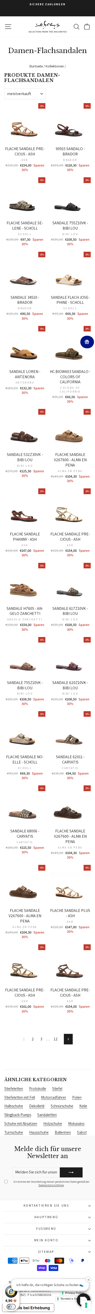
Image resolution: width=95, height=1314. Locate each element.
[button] (83, 1300)
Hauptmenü (46, 1217)
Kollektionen (55, 66)
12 (56, 1039)
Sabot (82, 1132)
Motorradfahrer (53, 1097)
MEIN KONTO (46, 1240)
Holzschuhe (52, 1123)
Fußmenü (46, 1228)
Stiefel (57, 1088)
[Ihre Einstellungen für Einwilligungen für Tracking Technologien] (86, 1305)
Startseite (36, 66)
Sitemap (46, 1252)
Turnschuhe (13, 1132)
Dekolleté (37, 1106)
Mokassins (76, 1123)
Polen (77, 1097)
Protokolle (37, 1088)
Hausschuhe (39, 1132)
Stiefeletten (13, 1088)
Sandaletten (47, 1114)
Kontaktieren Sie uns (46, 1205)
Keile (83, 1106)
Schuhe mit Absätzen (20, 1123)
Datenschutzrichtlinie (51, 1185)
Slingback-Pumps (17, 1114)
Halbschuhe (13, 1106)
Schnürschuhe (62, 1106)
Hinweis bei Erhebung (28, 1307)
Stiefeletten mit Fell (19, 1097)
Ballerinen (63, 1132)
